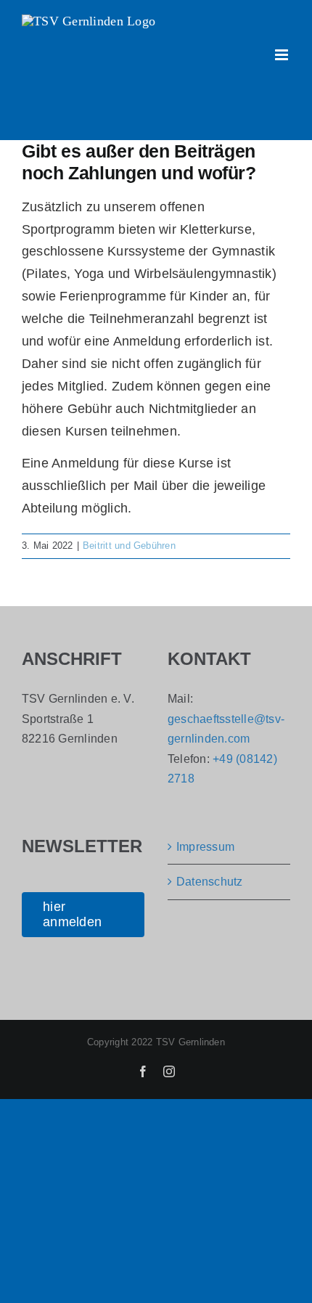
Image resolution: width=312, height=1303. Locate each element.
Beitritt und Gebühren (129, 545)
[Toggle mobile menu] (282, 54)
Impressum (205, 847)
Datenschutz (209, 881)
